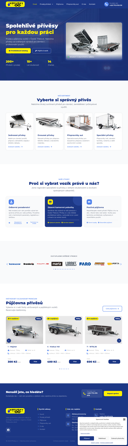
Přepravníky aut (72, 4)
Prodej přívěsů (45, 4)
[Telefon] (96, 415)
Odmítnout (102, 438)
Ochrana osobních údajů (106, 442)
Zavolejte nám (91, 391)
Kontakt (92, 4)
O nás (84, 4)
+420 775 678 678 (106, 416)
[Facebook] (8, 430)
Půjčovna (59, 4)
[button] (124, 419)
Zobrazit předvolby (117, 438)
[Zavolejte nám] (84, 393)
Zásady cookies (95, 442)
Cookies (72, 441)
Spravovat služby (85, 433)
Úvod (35, 4)
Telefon (102, 414)
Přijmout (87, 438)
